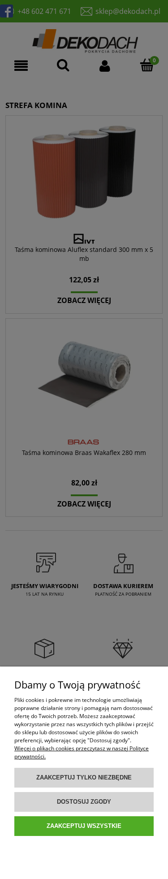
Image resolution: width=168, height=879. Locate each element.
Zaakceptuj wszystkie (84, 826)
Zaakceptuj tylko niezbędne (84, 777)
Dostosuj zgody (84, 801)
